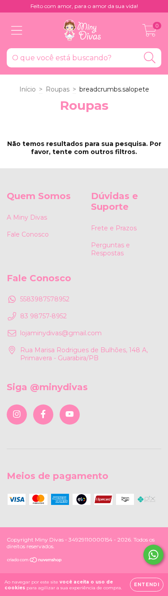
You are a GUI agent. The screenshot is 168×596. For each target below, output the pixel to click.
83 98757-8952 (43, 316)
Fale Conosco (28, 234)
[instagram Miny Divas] (17, 414)
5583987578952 (44, 299)
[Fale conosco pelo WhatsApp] (153, 555)
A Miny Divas (27, 217)
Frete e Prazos (114, 228)
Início (27, 89)
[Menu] (17, 30)
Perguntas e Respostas (110, 249)
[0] (149, 33)
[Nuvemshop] (35, 561)
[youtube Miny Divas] (70, 414)
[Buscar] (149, 57)
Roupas (57, 89)
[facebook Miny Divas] (43, 414)
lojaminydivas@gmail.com (61, 333)
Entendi (146, 585)
